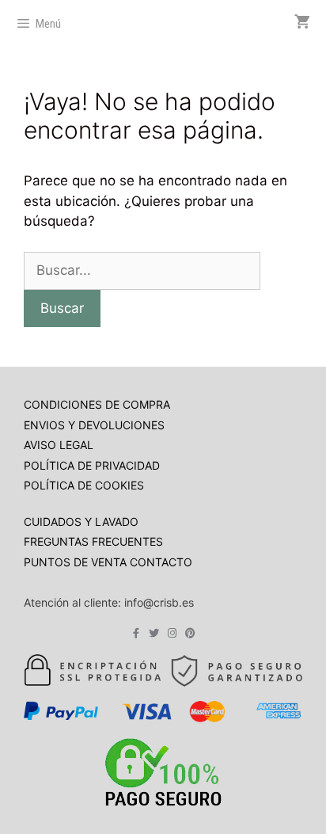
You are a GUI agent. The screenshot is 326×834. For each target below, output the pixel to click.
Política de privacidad (92, 465)
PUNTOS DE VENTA (77, 562)
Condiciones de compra (97, 404)
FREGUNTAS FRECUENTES (93, 541)
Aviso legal (58, 444)
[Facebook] (136, 633)
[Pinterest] (190, 633)
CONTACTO (161, 562)
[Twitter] (154, 633)
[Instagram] (172, 633)
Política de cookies (84, 485)
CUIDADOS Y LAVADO (81, 521)
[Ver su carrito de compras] (302, 22)
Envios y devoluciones (94, 425)
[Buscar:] (142, 270)
